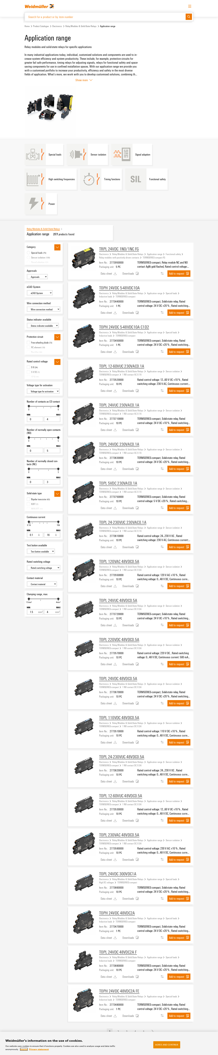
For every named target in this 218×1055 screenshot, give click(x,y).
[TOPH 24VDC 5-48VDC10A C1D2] (83, 336)
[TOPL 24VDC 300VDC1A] (83, 883)
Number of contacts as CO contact (43, 401)
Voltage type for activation (39, 385)
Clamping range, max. (37, 594)
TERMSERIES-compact (125, 296)
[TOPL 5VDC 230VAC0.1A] (83, 492)
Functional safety (173, 254)
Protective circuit (35, 336)
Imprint (24, 1049)
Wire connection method (39, 303)
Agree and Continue (166, 1044)
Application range (154, 254)
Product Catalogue (41, 26)
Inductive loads (105, 296)
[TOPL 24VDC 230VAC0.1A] (83, 453)
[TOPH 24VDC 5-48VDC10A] (83, 297)
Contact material (35, 577)
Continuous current (36, 517)
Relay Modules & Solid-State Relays (81, 26)
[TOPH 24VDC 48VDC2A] (83, 922)
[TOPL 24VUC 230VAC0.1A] (83, 414)
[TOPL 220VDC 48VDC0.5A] (83, 648)
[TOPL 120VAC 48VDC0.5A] (83, 570)
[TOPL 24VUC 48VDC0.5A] (83, 609)
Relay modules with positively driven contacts (119, 257)
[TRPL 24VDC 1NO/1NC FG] (83, 258)
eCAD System (33, 286)
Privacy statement (39, 1049)
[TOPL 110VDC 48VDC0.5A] (83, 727)
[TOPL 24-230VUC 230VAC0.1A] (83, 531)
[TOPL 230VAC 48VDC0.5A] (83, 844)
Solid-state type (34, 493)
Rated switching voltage (38, 561)
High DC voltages (106, 882)
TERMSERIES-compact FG (154, 257)
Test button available (37, 545)
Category (31, 246)
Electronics (57, 26)
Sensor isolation (173, 371)
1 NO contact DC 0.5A (132, 569)
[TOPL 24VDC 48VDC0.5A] (83, 687)
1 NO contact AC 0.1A (132, 374)
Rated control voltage (37, 361)
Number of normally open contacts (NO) (43, 431)
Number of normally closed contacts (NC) (42, 463)
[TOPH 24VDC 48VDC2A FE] (83, 1000)
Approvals (32, 270)
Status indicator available (39, 319)
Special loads (171, 293)
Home (27, 26)
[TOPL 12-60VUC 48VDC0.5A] (83, 805)
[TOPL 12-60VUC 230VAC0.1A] (83, 375)
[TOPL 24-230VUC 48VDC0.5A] (83, 766)
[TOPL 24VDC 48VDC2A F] (83, 961)
